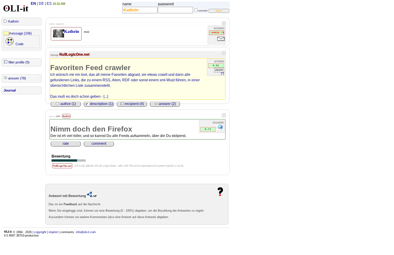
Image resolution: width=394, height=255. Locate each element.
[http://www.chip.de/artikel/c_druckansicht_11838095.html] (220, 129)
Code (19, 44)
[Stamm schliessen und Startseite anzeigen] (224, 23)
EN (33, 3)
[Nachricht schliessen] (224, 53)
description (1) (101, 104)
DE (41, 3)
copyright (40, 232)
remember (203, 11)
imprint (53, 232)
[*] (222, 73)
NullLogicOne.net (74, 54)
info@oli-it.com (86, 232)
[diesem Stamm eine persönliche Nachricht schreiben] (221, 41)
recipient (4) (134, 104)
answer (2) (167, 104)
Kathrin (13, 21)
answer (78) (17, 78)
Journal (10, 90)
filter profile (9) (18, 62)
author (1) (68, 104)
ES (49, 3)
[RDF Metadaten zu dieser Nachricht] (89, 196)
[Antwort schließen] (224, 115)
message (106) (20, 33)
